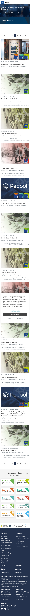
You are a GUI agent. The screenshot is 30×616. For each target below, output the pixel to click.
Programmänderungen (14, 101)
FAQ (10, 418)
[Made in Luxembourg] (14, 526)
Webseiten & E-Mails (22, 546)
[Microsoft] (4, 526)
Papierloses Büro (5, 545)
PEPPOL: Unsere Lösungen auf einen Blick (13, 203)
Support (3, 569)
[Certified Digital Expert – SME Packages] (27, 525)
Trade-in (25, 66)
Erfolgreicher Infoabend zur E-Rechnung (12, 64)
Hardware (19, 533)
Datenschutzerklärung (15, 311)
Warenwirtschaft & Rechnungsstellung (6, 541)
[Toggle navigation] (27, 2)
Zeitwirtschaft (5, 555)
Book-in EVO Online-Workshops (13, 13)
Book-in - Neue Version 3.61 (9, 342)
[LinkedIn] (2, 609)
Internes (11, 66)
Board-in (20, 66)
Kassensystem (5, 558)
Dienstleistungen (20, 536)
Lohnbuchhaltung (6, 553)
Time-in (22, 170)
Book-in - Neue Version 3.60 (9, 450)
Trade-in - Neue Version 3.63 (9, 133)
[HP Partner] (10, 525)
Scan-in (15, 66)
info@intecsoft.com (6, 599)
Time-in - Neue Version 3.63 (9, 168)
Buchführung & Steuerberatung (5, 537)
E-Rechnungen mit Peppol (6, 549)
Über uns (18, 569)
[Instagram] (7, 609)
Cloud (3, 566)
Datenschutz (5, 572)
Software (4, 533)
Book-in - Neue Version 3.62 (9, 238)
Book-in (22, 101)
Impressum (18, 572)
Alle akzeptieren (15, 315)
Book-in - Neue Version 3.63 (9, 99)
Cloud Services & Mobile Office (20, 542)
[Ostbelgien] (20, 526)
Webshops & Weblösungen (5, 562)
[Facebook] (5, 609)
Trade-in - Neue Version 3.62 (9, 273)
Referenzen (18, 566)
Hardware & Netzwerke (22, 539)
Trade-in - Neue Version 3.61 (9, 377)
